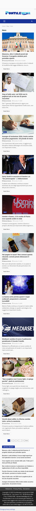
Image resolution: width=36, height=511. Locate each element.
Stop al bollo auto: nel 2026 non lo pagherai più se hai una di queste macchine (18, 82)
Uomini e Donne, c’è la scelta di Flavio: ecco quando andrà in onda (18, 204)
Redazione (9, 489)
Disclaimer (26, 489)
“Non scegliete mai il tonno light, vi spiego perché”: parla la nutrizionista (18, 367)
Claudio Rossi (6, 423)
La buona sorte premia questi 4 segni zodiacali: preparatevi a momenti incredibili (18, 284)
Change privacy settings (7, 509)
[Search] (31, 21)
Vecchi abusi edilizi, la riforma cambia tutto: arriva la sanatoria (18, 407)
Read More (6, 69)
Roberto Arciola (7, 101)
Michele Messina (7, 221)
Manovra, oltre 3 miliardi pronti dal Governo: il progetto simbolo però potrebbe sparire (18, 42)
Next (26, 440)
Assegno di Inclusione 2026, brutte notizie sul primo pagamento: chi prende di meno (18, 124)
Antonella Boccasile (8, 383)
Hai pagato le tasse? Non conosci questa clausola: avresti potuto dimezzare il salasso (18, 242)
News (5, 49)
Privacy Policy (17, 489)
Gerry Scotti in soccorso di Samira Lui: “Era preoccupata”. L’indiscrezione (18, 164)
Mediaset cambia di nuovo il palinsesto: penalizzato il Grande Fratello (18, 327)
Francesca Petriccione (8, 60)
